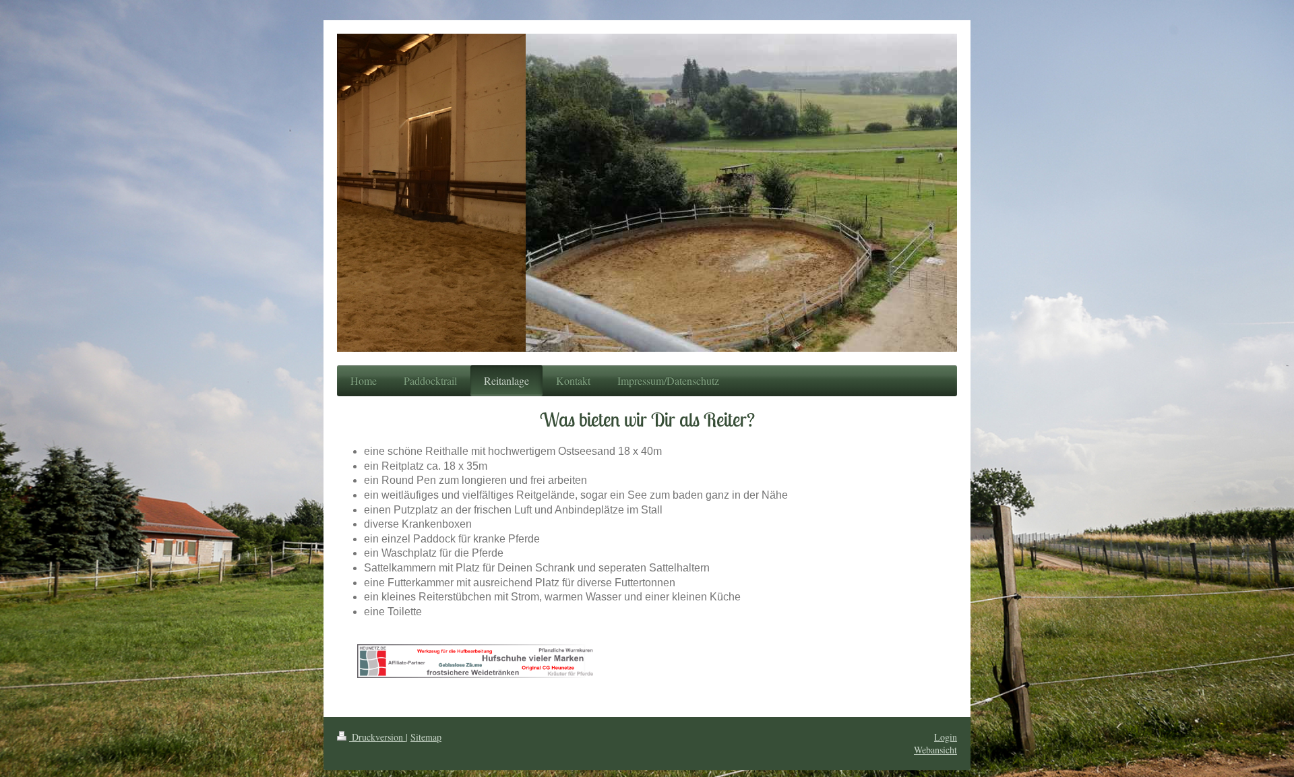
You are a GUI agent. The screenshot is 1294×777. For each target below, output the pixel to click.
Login (945, 737)
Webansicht (935, 749)
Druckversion (377, 737)
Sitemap (425, 737)
